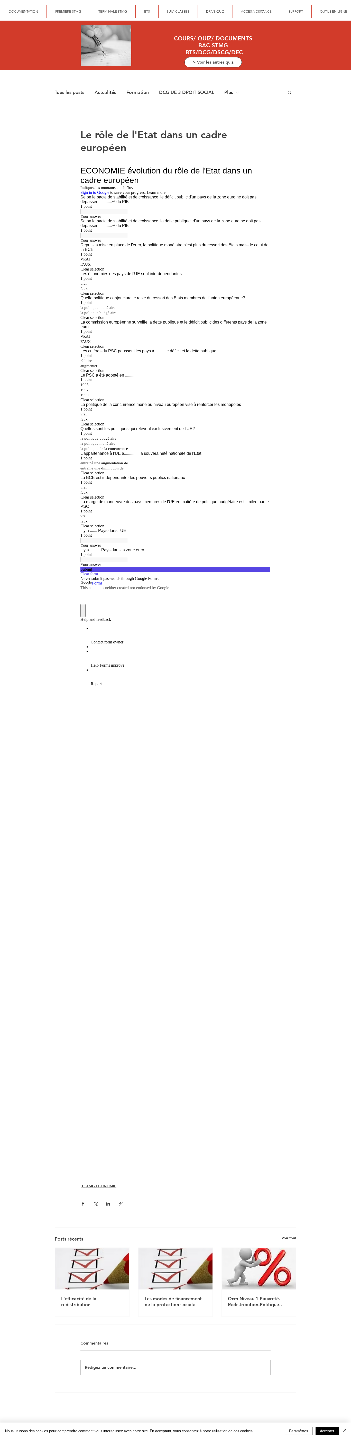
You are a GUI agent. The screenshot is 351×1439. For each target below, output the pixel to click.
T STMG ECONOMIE (98, 1186)
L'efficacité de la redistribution (78, 1301)
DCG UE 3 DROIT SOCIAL (186, 92)
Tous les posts (69, 92)
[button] (289, 92)
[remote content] (175, 668)
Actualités (105, 92)
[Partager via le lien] (120, 1203)
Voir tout (289, 1238)
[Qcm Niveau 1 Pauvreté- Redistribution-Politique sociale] (259, 1268)
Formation (137, 92)
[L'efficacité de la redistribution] (92, 1268)
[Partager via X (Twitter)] (95, 1203)
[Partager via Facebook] (82, 1203)
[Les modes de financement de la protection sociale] (175, 1268)
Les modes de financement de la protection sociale (173, 1301)
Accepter (327, 1430)
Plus (228, 92)
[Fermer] (345, 1431)
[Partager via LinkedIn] (108, 1203)
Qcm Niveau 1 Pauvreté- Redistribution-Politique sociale (254, 1301)
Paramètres (298, 1430)
